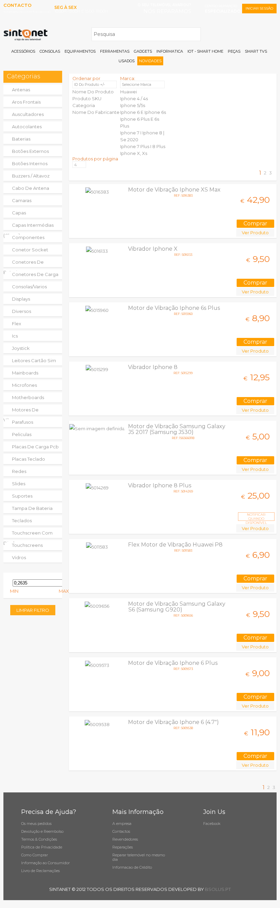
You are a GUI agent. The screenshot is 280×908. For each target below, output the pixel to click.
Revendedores (125, 839)
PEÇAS (234, 51)
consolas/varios (29, 286)
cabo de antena (30, 188)
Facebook (212, 823)
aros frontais (26, 102)
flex (16, 323)
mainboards (25, 373)
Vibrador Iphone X (153, 249)
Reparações (122, 847)
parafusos (22, 422)
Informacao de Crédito (132, 867)
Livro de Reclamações (40, 870)
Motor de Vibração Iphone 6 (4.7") (173, 722)
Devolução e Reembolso (42, 831)
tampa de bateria (32, 508)
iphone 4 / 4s (134, 98)
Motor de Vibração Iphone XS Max (174, 189)
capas (19, 212)
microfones (24, 385)
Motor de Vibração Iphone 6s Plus (174, 308)
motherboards (28, 397)
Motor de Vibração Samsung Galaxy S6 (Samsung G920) (176, 607)
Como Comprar (34, 855)
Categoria (83, 105)
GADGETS (143, 51)
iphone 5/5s (132, 105)
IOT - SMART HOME (205, 51)
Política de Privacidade (41, 847)
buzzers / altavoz (31, 176)
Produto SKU (86, 98)
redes (19, 471)
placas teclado (28, 459)
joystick (21, 348)
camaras (21, 200)
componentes (28, 237)
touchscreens (27, 545)
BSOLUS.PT (218, 889)
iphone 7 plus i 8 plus (142, 146)
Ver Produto (255, 232)
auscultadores (28, 114)
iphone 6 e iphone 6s (143, 112)
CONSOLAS (50, 51)
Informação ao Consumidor (45, 862)
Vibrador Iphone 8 (153, 367)
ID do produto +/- (89, 84)
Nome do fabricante (96, 112)
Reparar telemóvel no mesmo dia (138, 857)
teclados (22, 520)
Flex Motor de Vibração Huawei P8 (175, 544)
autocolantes (27, 126)
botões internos (29, 163)
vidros (19, 557)
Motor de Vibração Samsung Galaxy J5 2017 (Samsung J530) (176, 429)
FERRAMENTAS (114, 51)
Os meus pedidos (36, 823)
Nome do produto (93, 91)
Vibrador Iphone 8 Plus (159, 485)
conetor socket (30, 249)
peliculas (21, 434)
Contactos (121, 831)
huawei (128, 91)
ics (15, 336)
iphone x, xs (133, 153)
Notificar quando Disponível (256, 516)
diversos (21, 311)
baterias (21, 139)
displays (21, 299)
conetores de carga (35, 274)
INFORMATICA (169, 51)
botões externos (30, 151)
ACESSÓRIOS (23, 51)
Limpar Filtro (32, 610)
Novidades (150, 60)
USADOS (126, 60)
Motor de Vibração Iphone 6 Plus (173, 663)
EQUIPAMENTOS (80, 51)
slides (18, 483)
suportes (22, 496)
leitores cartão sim (34, 360)
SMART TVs (256, 51)
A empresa (121, 823)
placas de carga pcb (35, 446)
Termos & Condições (39, 839)
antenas (21, 89)
